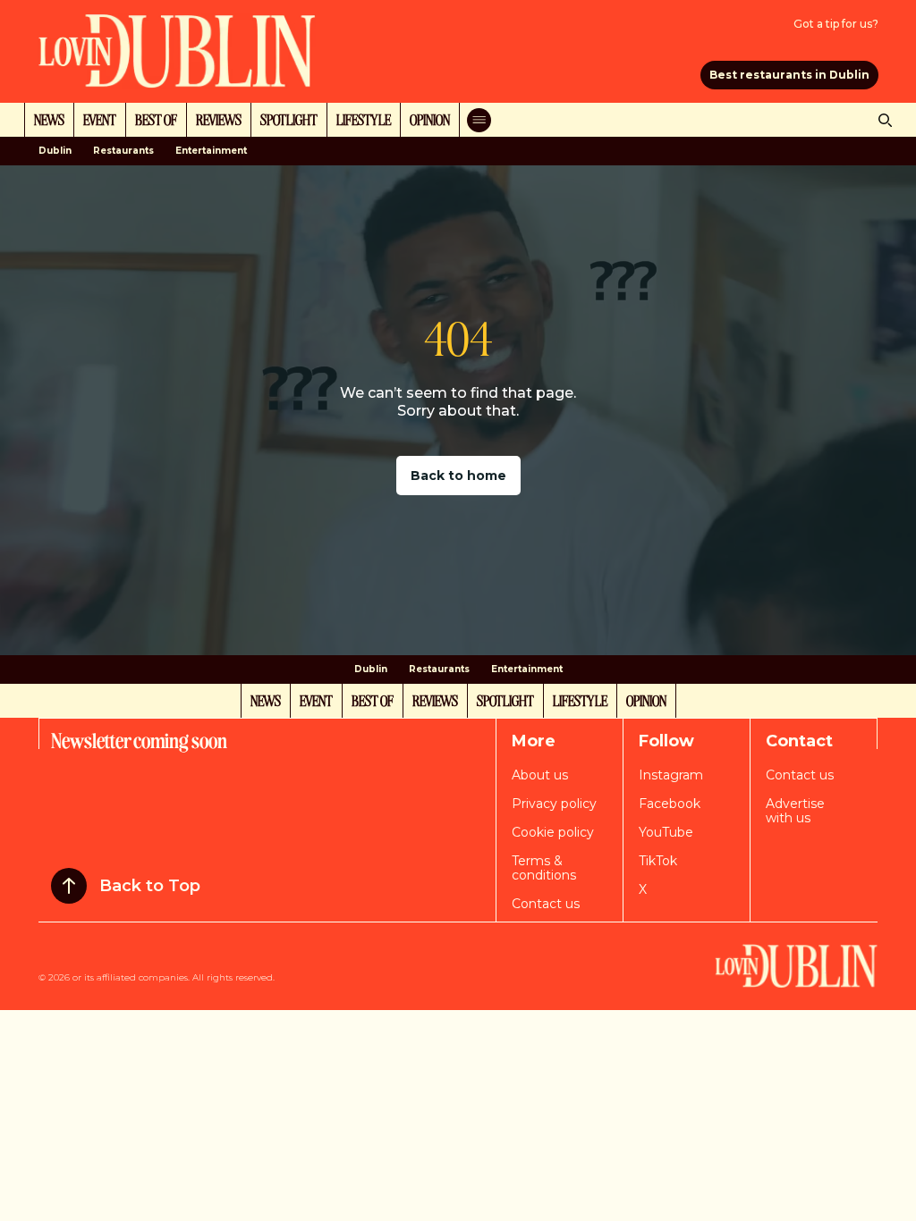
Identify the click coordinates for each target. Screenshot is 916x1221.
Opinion (430, 119)
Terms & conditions (544, 868)
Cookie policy (553, 832)
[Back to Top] (69, 886)
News (49, 119)
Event (99, 119)
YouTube (666, 832)
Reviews (219, 119)
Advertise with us (795, 810)
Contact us (546, 904)
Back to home (458, 475)
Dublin (55, 150)
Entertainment (211, 150)
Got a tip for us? (835, 23)
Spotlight (289, 119)
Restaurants (123, 150)
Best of (156, 119)
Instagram (671, 775)
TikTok (658, 861)
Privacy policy (554, 803)
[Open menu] (479, 120)
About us (540, 775)
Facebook (669, 803)
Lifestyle (363, 119)
